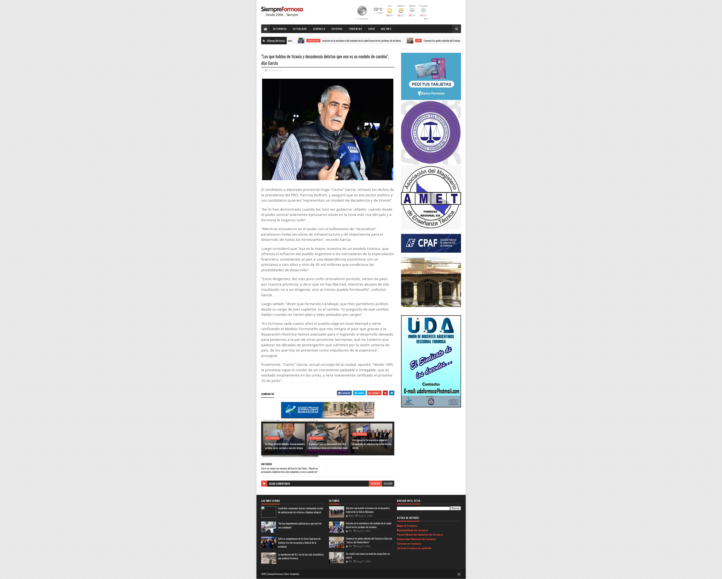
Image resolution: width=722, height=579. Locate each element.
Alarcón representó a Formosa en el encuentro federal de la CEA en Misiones (368, 510)
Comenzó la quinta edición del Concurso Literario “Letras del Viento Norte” (429, 40)
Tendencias (355, 29)
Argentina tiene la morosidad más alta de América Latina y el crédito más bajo (328, 446)
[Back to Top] (459, 574)
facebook (375, 483)
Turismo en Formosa (409, 543)
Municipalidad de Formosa (412, 530)
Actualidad (300, 29)
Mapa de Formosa (407, 526)
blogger (388, 483)
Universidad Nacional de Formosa (416, 539)
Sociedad (336, 29)
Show (371, 29)
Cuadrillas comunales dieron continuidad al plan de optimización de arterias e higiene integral (300, 510)
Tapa (387, 40)
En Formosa (280, 29)
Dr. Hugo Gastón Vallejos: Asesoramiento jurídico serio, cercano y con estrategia (285, 446)
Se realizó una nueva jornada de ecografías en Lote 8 (368, 555)
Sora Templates (292, 573)
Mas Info (386, 29)
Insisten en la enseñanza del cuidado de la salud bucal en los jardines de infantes (330, 40)
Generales (319, 29)
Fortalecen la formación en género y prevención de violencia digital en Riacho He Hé (371, 444)
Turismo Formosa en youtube (414, 548)
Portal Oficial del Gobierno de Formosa (420, 534)
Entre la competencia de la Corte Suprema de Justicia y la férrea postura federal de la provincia (299, 542)
